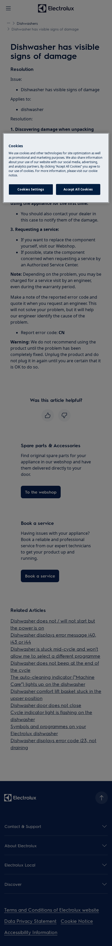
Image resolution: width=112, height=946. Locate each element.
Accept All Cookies (78, 189)
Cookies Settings (30, 189)
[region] (56, 168)
